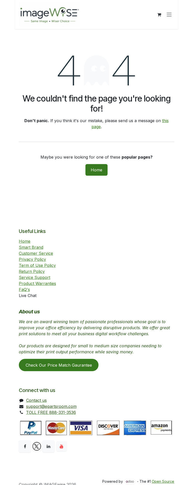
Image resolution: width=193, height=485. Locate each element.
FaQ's (24, 289)
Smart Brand (31, 247)
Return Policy (32, 271)
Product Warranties (37, 283)
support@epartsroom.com (51, 406)
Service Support (34, 277)
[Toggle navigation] (169, 15)
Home (96, 169)
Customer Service (36, 253)
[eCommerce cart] (159, 15)
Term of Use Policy (37, 265)
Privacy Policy (32, 259)
